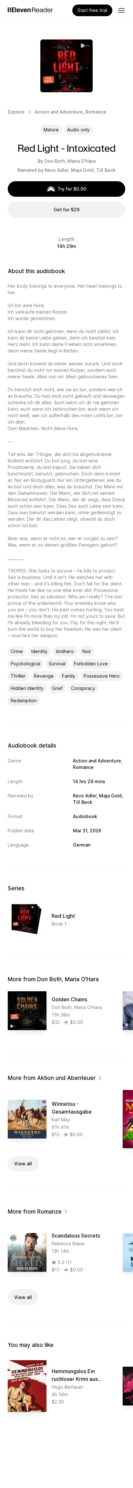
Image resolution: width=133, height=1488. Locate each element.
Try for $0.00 (71, 189)
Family (68, 676)
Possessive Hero (102, 676)
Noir (86, 651)
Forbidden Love (91, 663)
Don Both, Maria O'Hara (70, 161)
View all (23, 1163)
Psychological (25, 663)
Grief (57, 688)
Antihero (65, 651)
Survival (57, 663)
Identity (39, 651)
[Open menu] (121, 10)
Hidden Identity (27, 688)
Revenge (44, 676)
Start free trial (92, 10)
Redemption (24, 700)
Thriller (18, 676)
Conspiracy (83, 688)
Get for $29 (66, 209)
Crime (17, 651)
